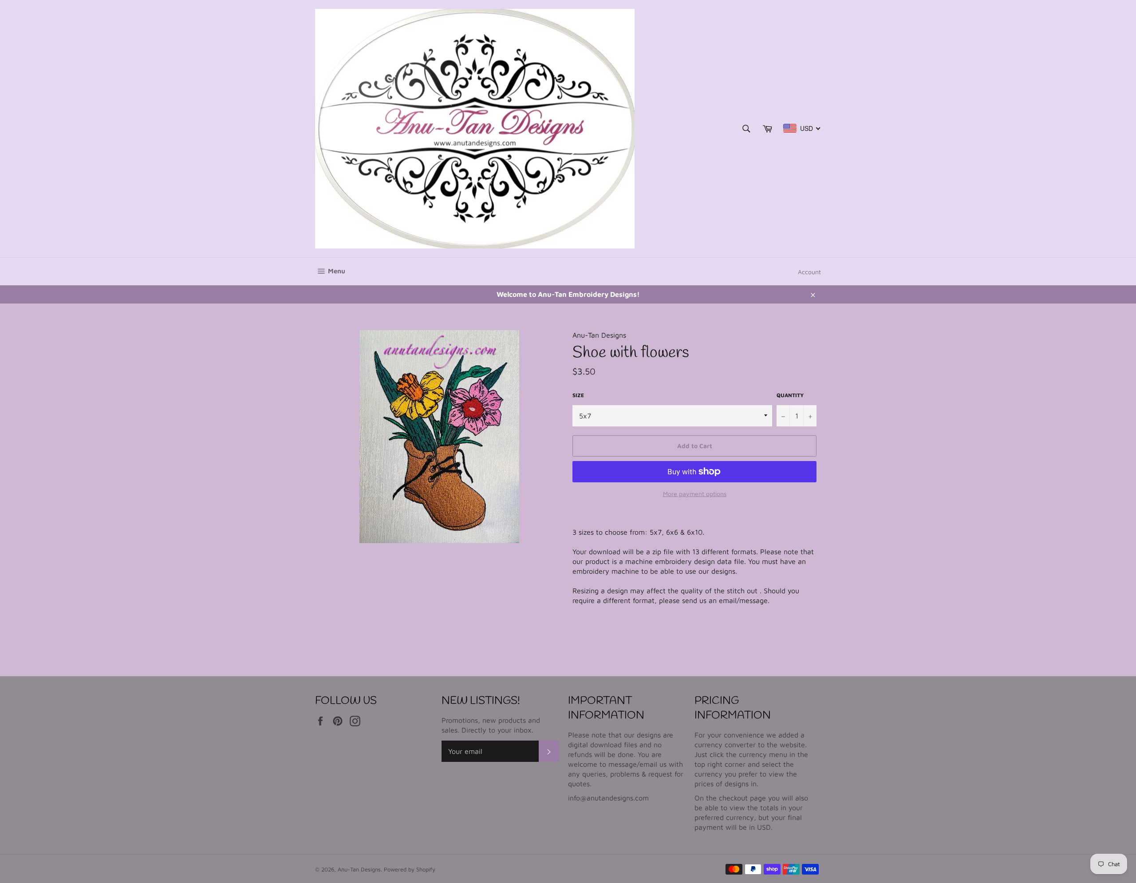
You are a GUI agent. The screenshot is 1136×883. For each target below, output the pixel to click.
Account (809, 272)
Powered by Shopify (409, 869)
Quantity (790, 395)
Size (578, 395)
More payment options (694, 493)
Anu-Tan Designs (359, 869)
